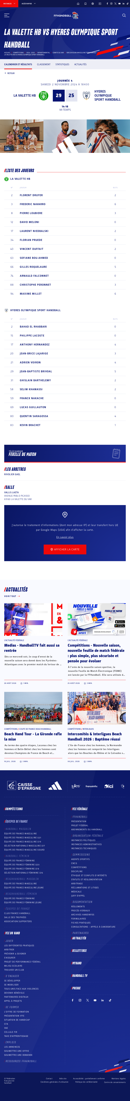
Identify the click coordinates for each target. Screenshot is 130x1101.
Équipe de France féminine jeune (23, 902)
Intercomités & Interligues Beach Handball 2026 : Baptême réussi (95, 737)
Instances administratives (86, 844)
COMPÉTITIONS (79, 867)
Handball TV (80, 976)
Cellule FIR (10, 1032)
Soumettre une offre (16, 1051)
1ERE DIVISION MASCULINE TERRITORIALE (81, 53)
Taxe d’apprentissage (16, 1036)
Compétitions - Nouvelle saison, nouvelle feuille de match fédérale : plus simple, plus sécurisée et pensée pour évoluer (96, 653)
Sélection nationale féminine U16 (23, 873)
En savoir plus (65, 537)
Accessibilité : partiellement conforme (89, 1079)
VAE (6, 1028)
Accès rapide (27, 4)
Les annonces (12, 1047)
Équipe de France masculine (20, 833)
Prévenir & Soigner (15, 954)
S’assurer (9, 958)
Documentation (83, 902)
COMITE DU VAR (58, 53)
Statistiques (62, 64)
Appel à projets (13, 1001)
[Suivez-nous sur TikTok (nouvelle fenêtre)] (128, 4)
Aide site (62, 1079)
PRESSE (76, 988)
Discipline (77, 871)
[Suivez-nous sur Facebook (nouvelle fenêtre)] (107, 4)
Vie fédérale (80, 809)
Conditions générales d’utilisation (55, 1082)
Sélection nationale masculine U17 (24, 846)
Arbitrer (9, 949)
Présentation (78, 821)
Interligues (88, 729)
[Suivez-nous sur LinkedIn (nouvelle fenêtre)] (124, 4)
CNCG (74, 863)
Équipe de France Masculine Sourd (24, 850)
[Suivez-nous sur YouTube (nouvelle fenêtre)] (119, 4)
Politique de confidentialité (86, 1082)
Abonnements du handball (87, 829)
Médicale (76, 892)
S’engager (12, 976)
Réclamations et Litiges (85, 887)
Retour (11, 73)
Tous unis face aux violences (21, 989)
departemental (43, 53)
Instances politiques (83, 840)
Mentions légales (119, 1079)
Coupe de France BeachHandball (35, 729)
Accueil (7, 53)
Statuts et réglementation (86, 879)
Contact (49, 1079)
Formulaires (78, 919)
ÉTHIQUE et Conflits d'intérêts (89, 875)
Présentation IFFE (14, 1016)
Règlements (78, 906)
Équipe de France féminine (19, 860)
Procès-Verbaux (80, 910)
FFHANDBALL (80, 817)
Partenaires (81, 933)
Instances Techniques (83, 848)
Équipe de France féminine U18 (21, 869)
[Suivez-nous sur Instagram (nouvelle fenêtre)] (111, 4)
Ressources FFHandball (21, 1061)
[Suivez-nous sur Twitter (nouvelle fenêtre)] (115, 4)
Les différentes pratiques (19, 945)
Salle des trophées (15, 917)
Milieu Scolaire (13, 966)
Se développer (12, 981)
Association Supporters (18, 921)
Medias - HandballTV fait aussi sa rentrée (31, 648)
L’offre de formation (16, 1012)
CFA (6, 1024)
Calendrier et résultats (18, 64)
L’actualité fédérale (14, 640)
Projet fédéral (79, 825)
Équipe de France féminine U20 (22, 865)
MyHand (77, 963)
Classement (43, 64)
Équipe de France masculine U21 (22, 837)
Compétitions (18, 53)
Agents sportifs (80, 859)
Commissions (81, 854)
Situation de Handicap (17, 1020)
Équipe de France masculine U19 (22, 842)
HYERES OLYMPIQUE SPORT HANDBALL (107, 96)
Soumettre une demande (18, 1055)
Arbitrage (77, 883)
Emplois (11, 1042)
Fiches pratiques (81, 923)
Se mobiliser (11, 985)
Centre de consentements (115, 1082)
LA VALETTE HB (25, 96)
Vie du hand (12, 933)
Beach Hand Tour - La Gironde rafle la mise (33, 737)
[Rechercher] (124, 15)
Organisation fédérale (88, 835)
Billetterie (79, 951)
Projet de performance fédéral (22, 962)
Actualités (80, 64)
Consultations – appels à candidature (93, 927)
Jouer (9, 941)
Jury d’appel (78, 896)
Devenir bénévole (14, 993)
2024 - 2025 (30, 53)
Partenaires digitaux (16, 997)
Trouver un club (14, 970)
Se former (12, 1007)
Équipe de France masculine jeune (24, 887)
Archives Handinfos (82, 915)
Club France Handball (17, 913)
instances (7, 4)
